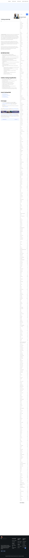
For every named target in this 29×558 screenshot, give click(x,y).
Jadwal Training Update (14, 108)
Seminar (19, 547)
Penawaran (24, 542)
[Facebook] (1, 551)
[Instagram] (3, 551)
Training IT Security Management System (22, 530)
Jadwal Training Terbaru (4, 114)
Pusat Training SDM (14, 546)
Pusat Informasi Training (14, 548)
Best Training (24, 545)
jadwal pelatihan (6, 108)
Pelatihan (15, 115)
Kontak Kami (19, 1)
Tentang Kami (14, 1)
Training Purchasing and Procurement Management (23, 524)
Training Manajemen (13, 543)
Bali (7, 114)
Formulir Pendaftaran (16, 109)
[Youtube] (4, 551)
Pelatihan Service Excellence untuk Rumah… (23, 516)
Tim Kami (24, 544)
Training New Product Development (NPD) (22, 508)
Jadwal (13, 115)
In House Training (19, 544)
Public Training (19, 542)
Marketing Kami (6, 106)
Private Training (19, 541)
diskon (8, 115)
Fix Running (13, 114)
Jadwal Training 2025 (25, 1)
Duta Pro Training (14, 540)
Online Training (19, 546)
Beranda (9, 1)
